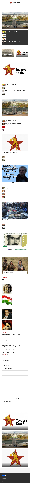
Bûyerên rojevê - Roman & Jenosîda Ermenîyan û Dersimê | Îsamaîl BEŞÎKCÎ (14, 123)
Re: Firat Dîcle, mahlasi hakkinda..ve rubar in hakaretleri (9, 368)
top (3, 337)
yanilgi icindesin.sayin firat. (6, 371)
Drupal (5, 481)
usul (3, 384)
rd (5, 275)
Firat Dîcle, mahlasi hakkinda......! (6, 365)
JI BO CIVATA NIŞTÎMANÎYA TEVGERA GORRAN (10, 27)
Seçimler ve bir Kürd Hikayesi (6, 356)
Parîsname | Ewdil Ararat (6, 116)
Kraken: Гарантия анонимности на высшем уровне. (9, 352)
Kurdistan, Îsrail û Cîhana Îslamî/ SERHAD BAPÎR (9, 182)
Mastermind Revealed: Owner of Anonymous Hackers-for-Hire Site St (11, 335)
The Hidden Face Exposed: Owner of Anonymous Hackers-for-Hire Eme (11, 346)
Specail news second (5, 219)
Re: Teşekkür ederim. (5, 381)
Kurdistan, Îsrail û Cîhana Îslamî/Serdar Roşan (11, 187)
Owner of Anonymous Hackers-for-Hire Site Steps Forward (10, 340)
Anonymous (4, 343)
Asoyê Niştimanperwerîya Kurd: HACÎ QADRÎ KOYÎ (21, 54)
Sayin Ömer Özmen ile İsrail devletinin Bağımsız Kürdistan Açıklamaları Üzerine (15, 193)
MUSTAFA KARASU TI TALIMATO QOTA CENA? (11, 31)
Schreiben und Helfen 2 (8, 224)
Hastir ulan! (4, 385)
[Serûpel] (15, 2)
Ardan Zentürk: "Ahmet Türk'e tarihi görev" (8, 406)
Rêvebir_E (3, 307)
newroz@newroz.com (4, 478)
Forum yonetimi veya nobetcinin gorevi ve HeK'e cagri (9, 390)
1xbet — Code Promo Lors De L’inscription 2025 (8, 349)
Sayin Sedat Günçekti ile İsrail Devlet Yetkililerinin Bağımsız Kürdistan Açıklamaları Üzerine (15, 190)
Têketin (3, 279)
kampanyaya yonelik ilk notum (6, 360)
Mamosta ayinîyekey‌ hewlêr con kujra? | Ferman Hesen (13, 41)
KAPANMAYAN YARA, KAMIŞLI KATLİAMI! (18, 295)
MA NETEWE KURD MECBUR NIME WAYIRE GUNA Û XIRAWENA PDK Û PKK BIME (15, 44)
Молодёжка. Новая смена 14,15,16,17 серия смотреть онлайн (11, 334)
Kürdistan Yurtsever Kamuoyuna (6, 306)
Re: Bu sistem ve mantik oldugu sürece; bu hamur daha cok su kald (11, 398)
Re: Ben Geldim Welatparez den (6, 369)
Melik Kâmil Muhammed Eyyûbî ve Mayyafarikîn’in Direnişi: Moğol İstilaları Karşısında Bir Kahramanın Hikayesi (19, 285)
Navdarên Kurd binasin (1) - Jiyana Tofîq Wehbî (11, 120)
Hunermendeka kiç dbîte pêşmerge (8, 272)
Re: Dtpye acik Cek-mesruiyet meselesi (7, 376)
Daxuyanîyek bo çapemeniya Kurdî (10, 34)
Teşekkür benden (5, 382)
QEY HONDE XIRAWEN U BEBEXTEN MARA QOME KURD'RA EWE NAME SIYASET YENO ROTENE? (15, 87)
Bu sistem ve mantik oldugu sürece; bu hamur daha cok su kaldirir (10, 397)
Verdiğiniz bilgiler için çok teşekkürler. (7, 401)
